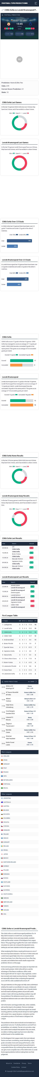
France (5, 772)
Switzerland (7, 902)
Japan (5, 854)
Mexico (5, 858)
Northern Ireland (9, 862)
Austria (6, 806)
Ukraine (6, 910)
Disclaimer (17, 1063)
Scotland (6, 882)
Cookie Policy (15, 1067)
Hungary (6, 842)
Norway (6, 866)
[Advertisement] (19, 59)
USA (4, 914)
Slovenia (6, 890)
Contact (23, 1067)
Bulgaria (6, 814)
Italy (5, 768)
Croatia (6, 822)
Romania (6, 874)
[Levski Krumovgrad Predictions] (30, 24)
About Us (9, 1063)
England (6, 756)
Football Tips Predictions (15, 3)
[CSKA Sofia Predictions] (8, 24)
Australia (7, 802)
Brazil (5, 788)
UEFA (5, 776)
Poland (6, 870)
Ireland (6, 846)
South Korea (7, 894)
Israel (5, 850)
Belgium (6, 810)
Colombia (6, 818)
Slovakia (6, 886)
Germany (6, 764)
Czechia (6, 826)
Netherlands (8, 780)
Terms (30, 1063)
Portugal (6, 784)
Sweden (6, 898)
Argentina (7, 798)
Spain (5, 760)
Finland (6, 834)
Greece (5, 838)
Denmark (6, 830)
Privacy (24, 1063)
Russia (5, 878)
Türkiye (6, 906)
